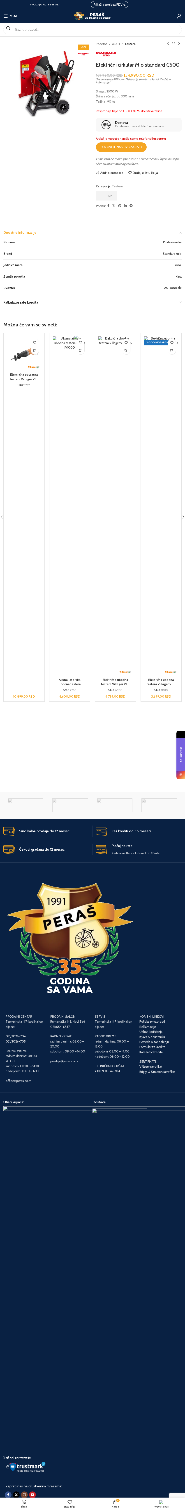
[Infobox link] (139, 124)
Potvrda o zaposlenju (154, 1042)
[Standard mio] (25, 805)
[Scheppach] (70, 805)
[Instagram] (180, 775)
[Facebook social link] (108, 206)
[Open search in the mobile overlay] (92, 29)
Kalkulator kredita (151, 1052)
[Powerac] (114, 805)
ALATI (116, 44)
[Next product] (179, 44)
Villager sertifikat (150, 1066)
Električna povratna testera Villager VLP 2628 (24, 379)
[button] (35, 350)
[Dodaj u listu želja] (35, 343)
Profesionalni (172, 242)
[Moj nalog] (179, 16)
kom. (178, 265)
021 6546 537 (51, 4)
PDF (109, 196)
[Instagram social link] (24, 1494)
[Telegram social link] (131, 206)
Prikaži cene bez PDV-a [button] (109, 4)
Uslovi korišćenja (150, 1032)
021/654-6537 (60, 1027)
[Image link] (119, 1278)
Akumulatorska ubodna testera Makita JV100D (70, 684)
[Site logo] (92, 16)
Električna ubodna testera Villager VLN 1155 (115, 684)
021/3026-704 (16, 1036)
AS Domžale (173, 288)
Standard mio (172, 254)
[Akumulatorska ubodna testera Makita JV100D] (70, 505)
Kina (179, 276)
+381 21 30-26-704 (107, 1071)
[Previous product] (168, 44)
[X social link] (114, 206)
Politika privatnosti (152, 1021)
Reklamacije (147, 1027)
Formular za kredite (152, 1047)
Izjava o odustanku (152, 1037)
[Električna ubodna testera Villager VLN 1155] (115, 505)
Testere (130, 44)
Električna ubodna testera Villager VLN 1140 (161, 684)
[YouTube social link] (32, 1494)
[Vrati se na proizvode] (173, 44)
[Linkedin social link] (125, 206)
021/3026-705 (16, 1041)
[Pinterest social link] (120, 206)
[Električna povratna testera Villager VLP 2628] (24, 353)
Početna (101, 44)
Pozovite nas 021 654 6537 (121, 147)
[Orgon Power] (159, 805)
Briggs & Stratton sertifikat (157, 1072)
